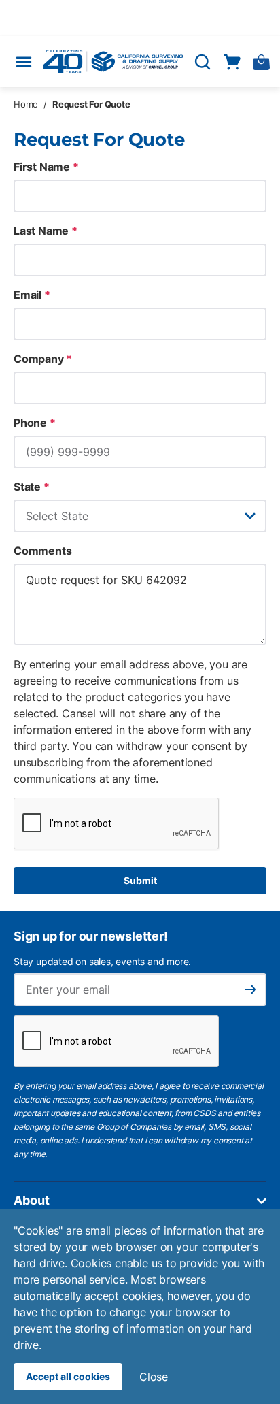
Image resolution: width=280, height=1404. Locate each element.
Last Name (45, 231)
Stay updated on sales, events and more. (102, 961)
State (32, 486)
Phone (35, 422)
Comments (42, 550)
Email (32, 294)
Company (43, 358)
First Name (46, 167)
